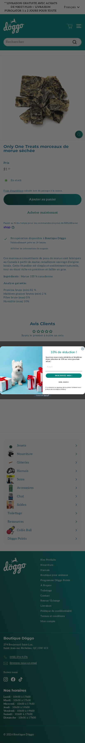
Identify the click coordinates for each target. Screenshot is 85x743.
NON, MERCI (64, 382)
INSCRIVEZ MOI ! (63, 375)
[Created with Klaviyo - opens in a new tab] (42, 395)
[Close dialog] (82, 348)
